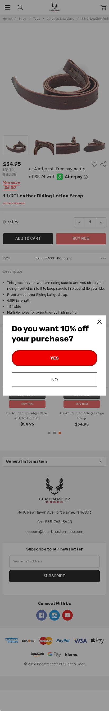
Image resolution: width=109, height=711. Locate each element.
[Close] (99, 321)
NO (54, 380)
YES (54, 358)
